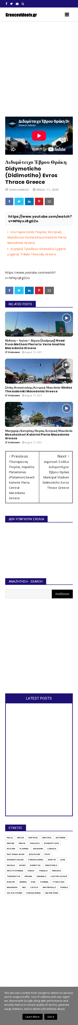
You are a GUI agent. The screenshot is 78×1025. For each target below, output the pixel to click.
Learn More (33, 1017)
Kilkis (22, 865)
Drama (28, 876)
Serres (23, 882)
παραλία (33, 837)
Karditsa (35, 865)
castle (34, 887)
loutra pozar (59, 876)
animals (41, 876)
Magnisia (12, 887)
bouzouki (34, 854)
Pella (10, 837)
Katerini (61, 837)
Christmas (51, 865)
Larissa (51, 848)
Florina (24, 848)
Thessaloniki (35, 859)
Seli (24, 887)
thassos (35, 843)
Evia (33, 882)
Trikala (43, 870)
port (47, 854)
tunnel (44, 882)
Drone (10, 843)
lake (62, 859)
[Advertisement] (39, 69)
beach (20, 837)
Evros (31, 870)
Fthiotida (58, 882)
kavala (11, 865)
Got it (50, 1017)
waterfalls (49, 887)
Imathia (46, 837)
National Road (16, 854)
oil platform (14, 893)
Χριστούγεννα (15, 870)
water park (51, 893)
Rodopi (11, 882)
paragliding (33, 893)
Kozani (11, 848)
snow (22, 843)
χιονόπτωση (51, 843)
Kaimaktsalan (15, 859)
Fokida (64, 887)
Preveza (56, 870)
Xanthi (52, 859)
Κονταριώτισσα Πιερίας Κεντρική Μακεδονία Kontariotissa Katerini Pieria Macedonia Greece (37, 237)
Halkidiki (38, 848)
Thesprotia (13, 876)
